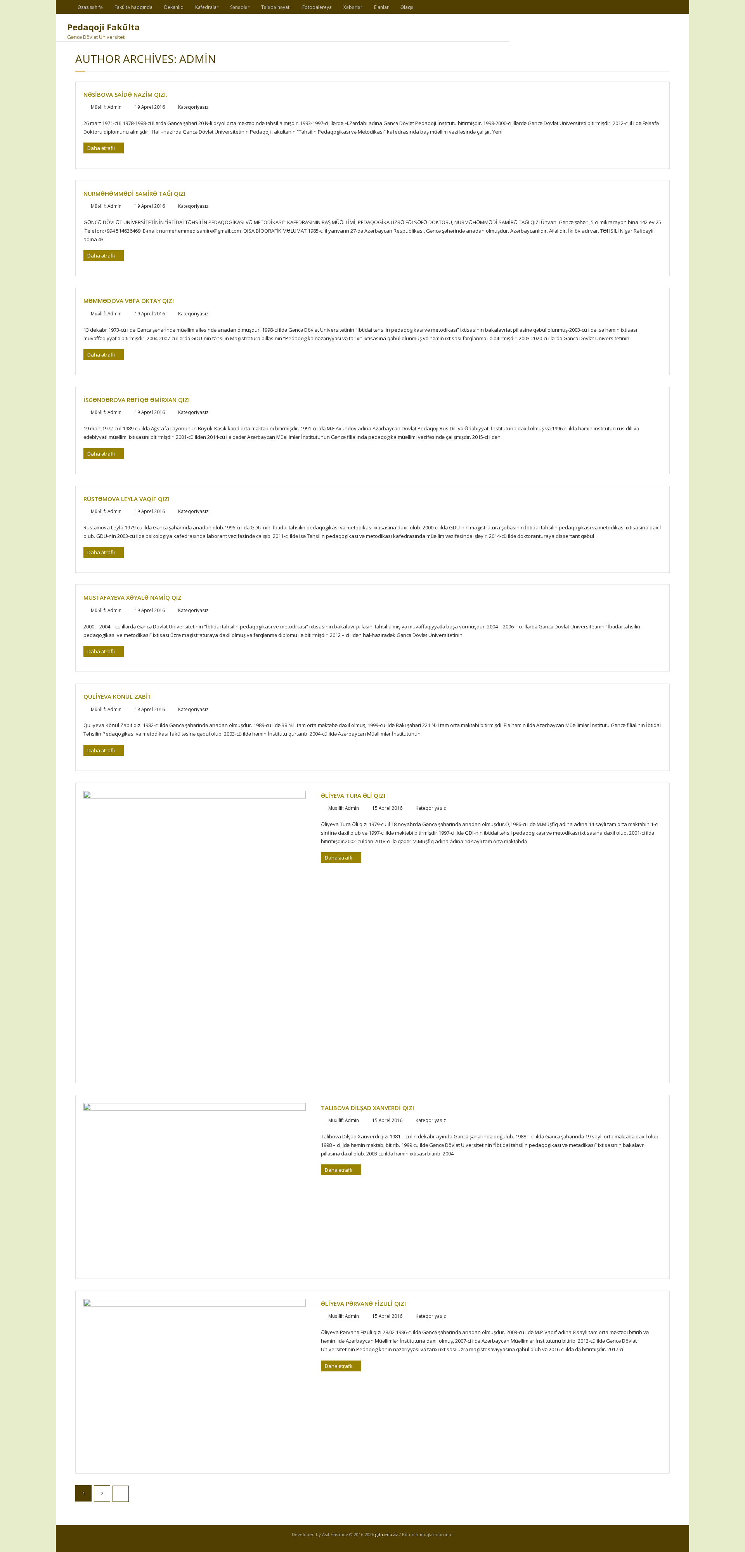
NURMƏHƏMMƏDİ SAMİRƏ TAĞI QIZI (134, 193)
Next (121, 1494)
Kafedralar (206, 7)
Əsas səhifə (90, 7)
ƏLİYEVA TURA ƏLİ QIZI (353, 795)
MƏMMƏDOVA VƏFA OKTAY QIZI (128, 300)
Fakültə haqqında (133, 7)
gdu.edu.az (386, 1534)
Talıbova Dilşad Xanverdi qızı (367, 1108)
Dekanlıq (174, 7)
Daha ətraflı (101, 147)
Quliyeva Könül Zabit (117, 696)
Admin (114, 107)
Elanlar (381, 7)
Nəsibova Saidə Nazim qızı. (125, 94)
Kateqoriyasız (193, 107)
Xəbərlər (352, 7)
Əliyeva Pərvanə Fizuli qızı (363, 1303)
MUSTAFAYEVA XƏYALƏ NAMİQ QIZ (132, 597)
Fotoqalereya (317, 7)
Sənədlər (239, 7)
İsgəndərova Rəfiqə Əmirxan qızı (136, 400)
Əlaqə (407, 7)
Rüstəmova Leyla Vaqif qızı (126, 499)
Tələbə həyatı (276, 7)
